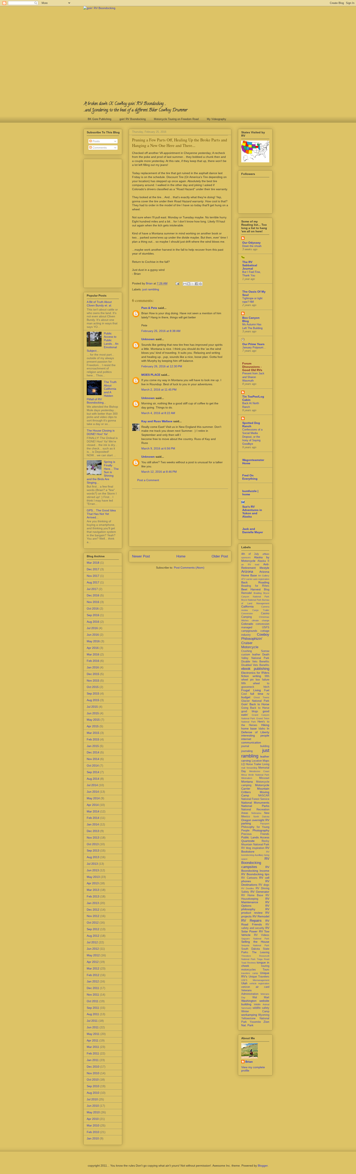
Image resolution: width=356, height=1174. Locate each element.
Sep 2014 (93, 772)
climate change (260, 620)
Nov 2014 (93, 759)
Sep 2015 (93, 693)
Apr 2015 (93, 726)
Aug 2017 (93, 582)
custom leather (250, 654)
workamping (249, 1014)
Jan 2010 (93, 1138)
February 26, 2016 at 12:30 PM (161, 366)
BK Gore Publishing (99, 119)
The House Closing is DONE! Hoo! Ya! (101, 432)
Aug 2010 (93, 1092)
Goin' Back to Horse (255, 704)
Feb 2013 (93, 896)
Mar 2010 (93, 1125)
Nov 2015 (93, 680)
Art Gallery (263, 575)
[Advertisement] (180, 517)
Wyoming (263, 1014)
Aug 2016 (93, 621)
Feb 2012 (93, 975)
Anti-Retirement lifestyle (255, 566)
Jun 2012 (93, 948)
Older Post (220, 556)
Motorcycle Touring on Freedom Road (176, 119)
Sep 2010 (93, 1086)
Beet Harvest (251, 589)
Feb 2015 (93, 739)
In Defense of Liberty (255, 730)
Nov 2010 (93, 1073)
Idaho (262, 728)
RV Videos (261, 935)
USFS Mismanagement (255, 980)
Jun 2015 (93, 713)
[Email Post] (177, 283)
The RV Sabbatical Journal (249, 265)
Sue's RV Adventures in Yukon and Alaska (252, 511)
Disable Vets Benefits (255, 661)
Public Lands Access (255, 837)
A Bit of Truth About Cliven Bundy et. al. (99, 303)
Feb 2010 (93, 1132)
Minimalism (246, 778)
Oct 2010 (93, 1079)
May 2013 (93, 876)
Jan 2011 (93, 1060)
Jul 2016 (92, 628)
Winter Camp (255, 1011)
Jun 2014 (93, 791)
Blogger (263, 1165)
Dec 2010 (93, 1066)
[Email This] (185, 284)
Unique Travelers (259, 976)
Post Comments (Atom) (189, 567)
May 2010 (93, 1112)
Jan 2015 (93, 746)
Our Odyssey (251, 242)
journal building (255, 746)
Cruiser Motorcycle (249, 645)
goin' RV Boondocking (132, 119)
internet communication (251, 740)
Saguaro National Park (255, 938)
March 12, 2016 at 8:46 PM (159, 471)
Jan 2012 (93, 981)
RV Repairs (251, 921)
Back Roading (255, 582)
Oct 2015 (93, 687)
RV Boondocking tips (255, 874)
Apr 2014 (93, 804)
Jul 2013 (92, 863)
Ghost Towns (261, 697)
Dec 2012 (93, 909)
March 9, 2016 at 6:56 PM (158, 448)
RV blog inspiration (252, 848)
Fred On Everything (250, 477)
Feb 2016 (93, 660)
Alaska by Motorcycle (255, 559)
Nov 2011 (93, 994)
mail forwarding (249, 768)
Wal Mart (260, 997)
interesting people (255, 735)
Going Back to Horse (255, 707)
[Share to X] (193, 284)
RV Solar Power (255, 929)
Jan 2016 (93, 667)
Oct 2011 (92, 1001)
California (247, 606)
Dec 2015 (93, 674)
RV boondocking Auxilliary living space (255, 855)
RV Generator (260, 891)
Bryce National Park (251, 600)
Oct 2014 (93, 765)
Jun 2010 (93, 1105)
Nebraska (256, 813)
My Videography (216, 119)
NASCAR (263, 795)
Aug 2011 (93, 1014)
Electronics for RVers (255, 672)
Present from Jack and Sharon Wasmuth (253, 377)
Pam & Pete (149, 307)
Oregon (246, 820)
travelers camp (249, 973)
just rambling (150, 289)
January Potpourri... (254, 347)
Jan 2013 (93, 903)
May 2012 (93, 955)
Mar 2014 (93, 811)
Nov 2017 (93, 575)
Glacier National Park (255, 700)
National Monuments (255, 802)
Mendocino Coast (259, 771)
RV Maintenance (255, 900)
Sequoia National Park (255, 945)
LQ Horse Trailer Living (255, 764)
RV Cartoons (249, 877)
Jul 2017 (92, 589)
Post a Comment (148, 480)
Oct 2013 (93, 844)
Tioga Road (263, 959)
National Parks (255, 805)
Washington (248, 1000)
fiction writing (251, 676)
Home (180, 556)
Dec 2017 (93, 569)
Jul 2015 (92, 706)
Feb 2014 (93, 817)
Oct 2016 (93, 608)
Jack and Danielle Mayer (252, 530)
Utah (244, 983)
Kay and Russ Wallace (156, 421)
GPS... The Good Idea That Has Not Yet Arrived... (101, 514)
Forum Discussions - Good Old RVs (252, 367)
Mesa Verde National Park (255, 775)
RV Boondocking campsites (255, 863)
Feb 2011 (93, 1053)
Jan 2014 (93, 824)
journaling (247, 751)
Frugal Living (251, 690)
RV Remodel (261, 916)
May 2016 (93, 641)
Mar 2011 (93, 1046)
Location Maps (260, 760)
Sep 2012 (93, 929)
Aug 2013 (93, 857)
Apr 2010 (93, 1118)
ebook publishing (255, 669)
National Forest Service (255, 799)
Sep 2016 (93, 615)
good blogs (249, 711)
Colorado (247, 623)
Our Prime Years (253, 344)
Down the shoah (251, 246)
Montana (247, 781)
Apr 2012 (93, 961)
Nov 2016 (93, 602)
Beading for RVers (255, 585)
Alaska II (263, 561)
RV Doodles (247, 888)
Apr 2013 (93, 883)
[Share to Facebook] (196, 284)
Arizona (247, 572)
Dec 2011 (93, 988)
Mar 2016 (93, 654)
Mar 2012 (93, 968)
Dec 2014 (93, 752)
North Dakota (261, 816)
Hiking (265, 725)
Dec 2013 (93, 831)
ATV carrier (247, 579)
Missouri (264, 778)
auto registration (261, 579)
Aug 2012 (93, 935)
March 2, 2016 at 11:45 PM (159, 389)
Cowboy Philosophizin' (255, 637)
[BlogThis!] (189, 284)
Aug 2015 (93, 700)
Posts (96, 141)
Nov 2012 (93, 916)
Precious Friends (255, 834)
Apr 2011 (92, 1040)
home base (249, 728)
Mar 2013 (93, 889)
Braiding (258, 593)
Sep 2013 (93, 850)
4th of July (250, 554)
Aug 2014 (93, 778)
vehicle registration (259, 983)
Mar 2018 (93, 562)
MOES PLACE (150, 374)
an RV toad (250, 564)
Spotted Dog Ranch (251, 424)
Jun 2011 (93, 1027)
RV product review (255, 911)
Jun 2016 (93, 634)
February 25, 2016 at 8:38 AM (160, 331)
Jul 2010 (92, 1099)
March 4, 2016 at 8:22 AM (158, 413)
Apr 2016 (93, 647)
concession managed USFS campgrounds (255, 627)
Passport (264, 823)
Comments (99, 147)
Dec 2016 (93, 595)
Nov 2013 (93, 837)
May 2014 (93, 798)
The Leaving (260, 952)
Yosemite (255, 1021)
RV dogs (264, 884)
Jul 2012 (92, 942)
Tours (266, 969)
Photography (261, 830)
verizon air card (255, 987)
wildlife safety (261, 1007)
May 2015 (93, 719)
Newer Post (141, 556)
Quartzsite (248, 840)
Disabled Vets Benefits (255, 665)
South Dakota (250, 948)
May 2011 (93, 1034)
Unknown (148, 339)
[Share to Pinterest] (200, 284)
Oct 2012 (93, 922)
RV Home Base (252, 895)
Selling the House (255, 941)
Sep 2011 (93, 1007)
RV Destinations (255, 883)
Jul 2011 (92, 1020)
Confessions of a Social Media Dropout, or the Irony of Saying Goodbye (252, 436)
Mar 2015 (93, 732)
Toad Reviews (248, 962)
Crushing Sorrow (255, 651)
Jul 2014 (92, 785)
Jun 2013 (93, 870)
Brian (249, 1061)
